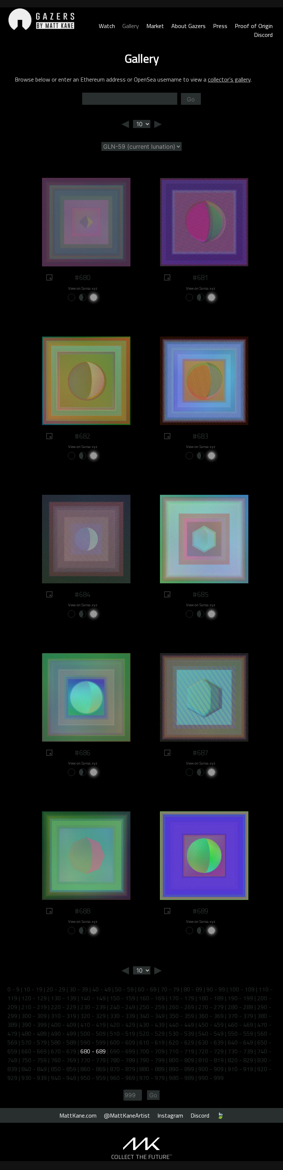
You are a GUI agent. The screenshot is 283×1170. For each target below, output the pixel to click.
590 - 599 (93, 1042)
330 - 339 (122, 1015)
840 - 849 (34, 1068)
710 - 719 (181, 1051)
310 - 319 (63, 1015)
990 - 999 (211, 1077)
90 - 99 (215, 989)
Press (220, 25)
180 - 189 (211, 998)
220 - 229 (63, 1006)
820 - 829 (240, 1060)
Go (191, 99)
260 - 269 (181, 1006)
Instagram (170, 1115)
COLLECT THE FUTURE (141, 1156)
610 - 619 (152, 1042)
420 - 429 (122, 1024)
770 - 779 (93, 1060)
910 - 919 (240, 1068)
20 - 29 (55, 989)
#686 (82, 753)
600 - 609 (122, 1042)
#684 (82, 594)
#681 (200, 277)
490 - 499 (63, 1033)
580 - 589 (63, 1042)
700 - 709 (152, 1051)
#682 (82, 436)
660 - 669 (34, 1051)
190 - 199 (240, 998)
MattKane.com (78, 1115)
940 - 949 (63, 1077)
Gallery (130, 25)
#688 (82, 911)
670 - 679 (63, 1051)
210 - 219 (34, 1006)
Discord (263, 34)
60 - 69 (147, 989)
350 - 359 (181, 1015)
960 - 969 (122, 1077)
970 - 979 (152, 1077)
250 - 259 (152, 1006)
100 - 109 (242, 989)
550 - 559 (240, 1033)
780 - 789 (122, 1060)
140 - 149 (93, 998)
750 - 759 (34, 1060)
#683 (200, 436)
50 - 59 (124, 989)
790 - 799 (152, 1060)
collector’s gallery (229, 79)
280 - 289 (240, 1006)
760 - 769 (63, 1060)
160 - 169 (152, 998)
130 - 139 (63, 998)
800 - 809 (181, 1060)
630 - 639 (211, 1042)
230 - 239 (93, 1006)
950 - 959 (93, 1077)
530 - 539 (181, 1033)
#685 (200, 594)
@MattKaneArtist (127, 1115)
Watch (107, 25)
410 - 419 (93, 1024)
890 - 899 (181, 1068)
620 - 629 (181, 1042)
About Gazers (188, 25)
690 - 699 (122, 1051)
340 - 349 (152, 1015)
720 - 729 (211, 1051)
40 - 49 (101, 989)
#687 (200, 753)
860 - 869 (93, 1068)
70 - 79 (170, 989)
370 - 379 (240, 1015)
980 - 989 (181, 1077)
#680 (82, 277)
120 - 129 (34, 998)
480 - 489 (34, 1033)
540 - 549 (211, 1033)
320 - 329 (93, 1015)
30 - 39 (78, 989)
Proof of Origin (254, 25)
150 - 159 (122, 998)
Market (155, 25)
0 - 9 (13, 989)
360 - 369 (211, 1015)
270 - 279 (211, 1006)
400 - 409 (63, 1024)
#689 (200, 911)
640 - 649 (240, 1042)
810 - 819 (211, 1060)
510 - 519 (122, 1033)
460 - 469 (240, 1024)
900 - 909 (211, 1068)
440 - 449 (181, 1024)
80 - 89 (193, 989)
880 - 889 (152, 1068)
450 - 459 (211, 1024)
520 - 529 (152, 1033)
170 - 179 (181, 998)
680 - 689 (93, 1051)
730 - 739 (240, 1051)
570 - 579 (34, 1042)
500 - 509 (93, 1033)
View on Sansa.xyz (82, 288)
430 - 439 (152, 1024)
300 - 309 (34, 1015)
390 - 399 (34, 1024)
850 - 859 (63, 1068)
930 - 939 (34, 1077)
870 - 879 (122, 1068)
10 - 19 (33, 989)
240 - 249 (122, 1006)
